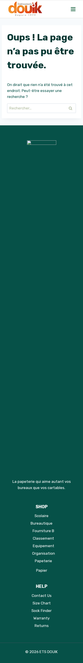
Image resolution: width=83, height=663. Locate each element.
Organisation (43, 553)
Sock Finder (41, 610)
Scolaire (41, 516)
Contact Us (42, 595)
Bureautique (41, 523)
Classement (43, 538)
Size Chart (42, 603)
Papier (41, 570)
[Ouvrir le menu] (73, 9)
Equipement (43, 546)
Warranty (41, 618)
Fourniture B (43, 531)
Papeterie (43, 561)
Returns (42, 625)
